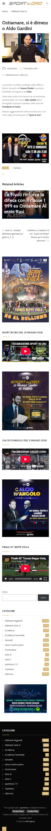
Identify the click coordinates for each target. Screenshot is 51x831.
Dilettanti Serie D (19, 11)
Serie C (8, 659)
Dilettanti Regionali (13, 620)
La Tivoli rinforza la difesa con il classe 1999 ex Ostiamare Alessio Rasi (25, 203)
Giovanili (9, 640)
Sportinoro (24, 808)
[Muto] (40, 578)
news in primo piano (14, 645)
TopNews (17, 168)
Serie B (8, 654)
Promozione (10, 649)
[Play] (5, 578)
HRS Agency (30, 821)
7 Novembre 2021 (30, 68)
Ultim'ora (23, 75)
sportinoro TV (11, 664)
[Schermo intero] (45, 578)
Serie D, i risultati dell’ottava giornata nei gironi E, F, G (12, 234)
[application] (25, 568)
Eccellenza (9, 630)
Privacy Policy (18, 811)
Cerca (4, 591)
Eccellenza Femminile (15, 635)
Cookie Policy (33, 811)
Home (5, 11)
